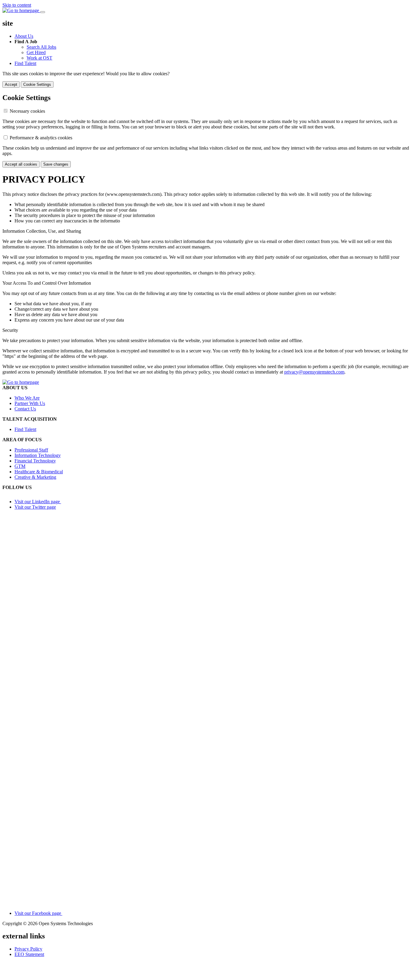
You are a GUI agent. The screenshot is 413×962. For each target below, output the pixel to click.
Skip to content (16, 5)
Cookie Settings (37, 84)
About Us (24, 36)
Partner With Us (30, 403)
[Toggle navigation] (42, 12)
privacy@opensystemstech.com (314, 371)
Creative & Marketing (35, 477)
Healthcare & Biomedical (39, 471)
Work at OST (39, 57)
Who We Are (27, 397)
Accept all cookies (21, 164)
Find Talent (25, 63)
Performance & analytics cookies (41, 137)
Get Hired (36, 52)
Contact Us (25, 408)
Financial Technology (35, 460)
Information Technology (38, 455)
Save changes (55, 164)
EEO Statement (29, 954)
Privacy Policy (28, 948)
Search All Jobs (41, 47)
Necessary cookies (27, 111)
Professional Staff (31, 449)
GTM (20, 466)
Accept (11, 84)
